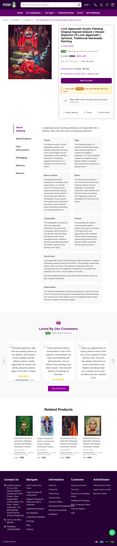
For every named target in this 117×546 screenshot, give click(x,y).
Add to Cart (86, 81)
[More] (41, 13)
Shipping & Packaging (80, 500)
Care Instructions (22, 148)
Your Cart (75, 489)
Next (113, 361)
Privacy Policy (54, 498)
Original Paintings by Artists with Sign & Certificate (34, 502)
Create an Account (78, 485)
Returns (20, 173)
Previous (4, 361)
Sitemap (29, 529)
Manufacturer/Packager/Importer (62, 506)
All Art (80, 13)
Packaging (21, 157)
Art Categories (33, 13)
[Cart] (112, 4)
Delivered (65, 69)
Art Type (49, 13)
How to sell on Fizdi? (101, 485)
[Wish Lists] (107, 4)
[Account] (101, 4)
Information (56, 479)
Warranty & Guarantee (58, 510)
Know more (74, 102)
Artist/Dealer (101, 479)
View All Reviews (58, 388)
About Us (52, 485)
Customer (77, 479)
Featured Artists (66, 13)
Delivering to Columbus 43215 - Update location (81, 74)
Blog (28, 525)
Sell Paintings (93, 13)
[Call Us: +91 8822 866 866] (95, 4)
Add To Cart (27, 464)
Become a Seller (100, 494)
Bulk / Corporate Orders (80, 505)
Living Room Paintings (35, 517)
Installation (53, 514)
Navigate (32, 479)
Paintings (30, 521)
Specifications (23, 138)
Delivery (20, 165)
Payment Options (78, 509)
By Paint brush (19, 450)
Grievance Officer (56, 502)
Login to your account (102, 489)
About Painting (20, 129)
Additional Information (35, 509)
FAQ (73, 513)
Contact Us (53, 489)
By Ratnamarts (42, 450)
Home (20, 13)
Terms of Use (54, 494)
